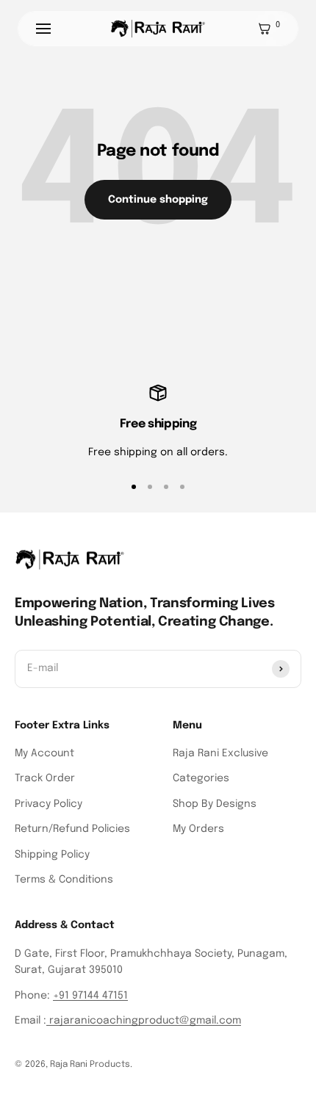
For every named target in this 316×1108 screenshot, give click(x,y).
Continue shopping (158, 200)
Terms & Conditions (64, 880)
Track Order (45, 778)
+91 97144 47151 (90, 996)
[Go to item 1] (134, 487)
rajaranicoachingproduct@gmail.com (143, 1020)
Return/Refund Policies (72, 829)
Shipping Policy (52, 855)
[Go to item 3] (166, 487)
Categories (201, 778)
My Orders (198, 829)
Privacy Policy (48, 804)
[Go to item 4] (182, 487)
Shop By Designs (214, 804)
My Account (44, 753)
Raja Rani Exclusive (220, 753)
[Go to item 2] (150, 487)
